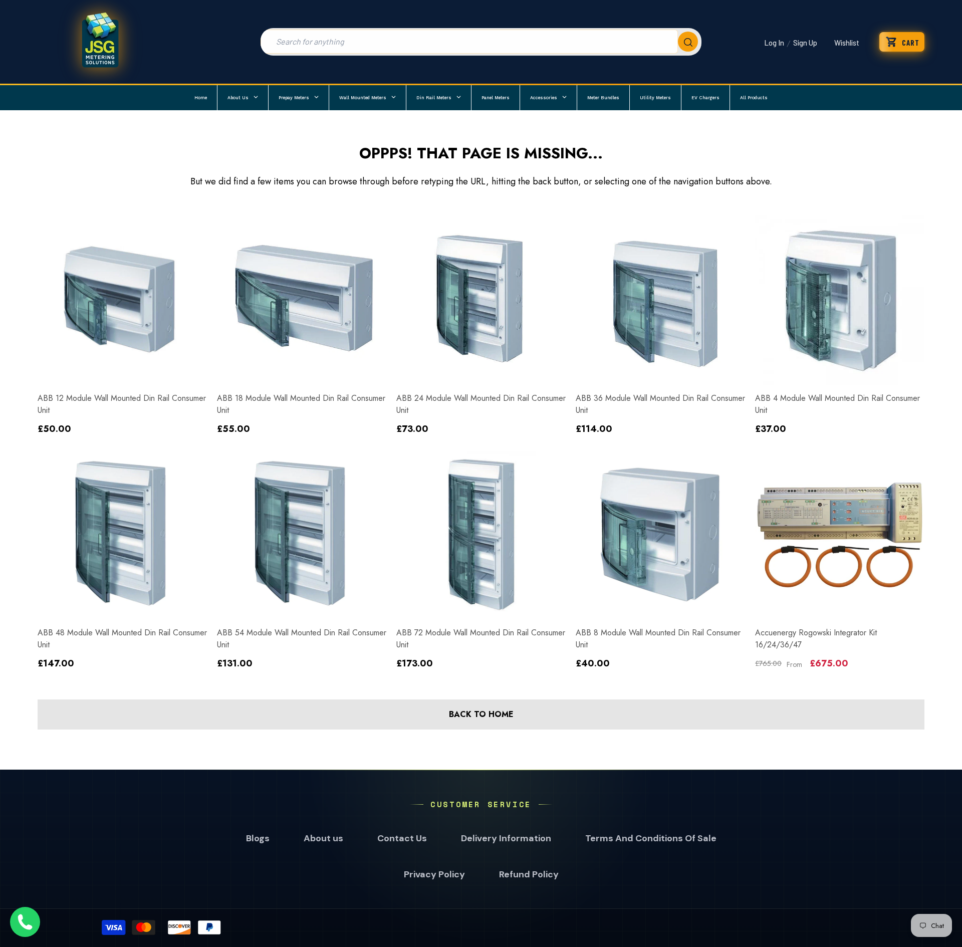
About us (323, 838)
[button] (901, 42)
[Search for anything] (481, 42)
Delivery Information (506, 838)
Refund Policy (529, 874)
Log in (774, 42)
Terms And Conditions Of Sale (650, 838)
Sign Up (805, 42)
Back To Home (481, 714)
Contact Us (402, 838)
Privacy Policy (434, 874)
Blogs (258, 838)
